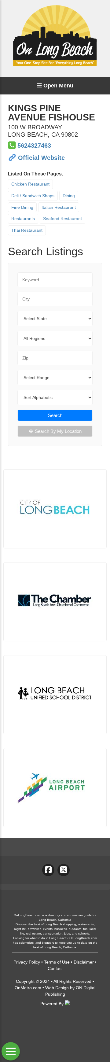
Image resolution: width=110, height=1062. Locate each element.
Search (55, 415)
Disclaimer (84, 962)
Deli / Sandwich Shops (32, 195)
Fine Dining (22, 207)
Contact (55, 968)
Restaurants (23, 218)
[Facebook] (48, 870)
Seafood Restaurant (62, 218)
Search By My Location (58, 431)
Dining (69, 195)
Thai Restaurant (26, 230)
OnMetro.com (28, 987)
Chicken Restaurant (30, 184)
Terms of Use (57, 962)
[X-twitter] (63, 870)
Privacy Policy (26, 962)
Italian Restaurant (59, 207)
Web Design (57, 987)
